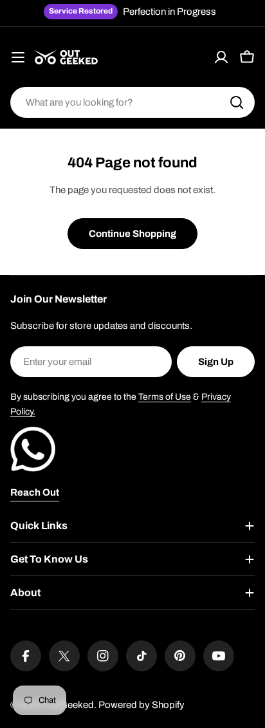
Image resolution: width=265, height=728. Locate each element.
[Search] (236, 102)
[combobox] (132, 102)
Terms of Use (164, 397)
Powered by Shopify (141, 705)
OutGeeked (69, 705)
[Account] (221, 57)
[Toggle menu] (18, 57)
